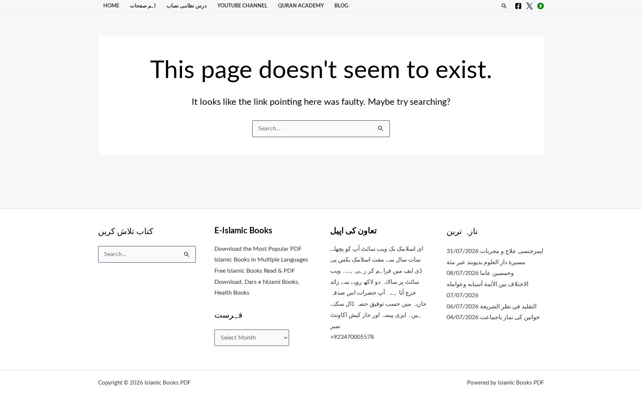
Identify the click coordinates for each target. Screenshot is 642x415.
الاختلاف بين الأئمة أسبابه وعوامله (487, 284)
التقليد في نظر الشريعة (508, 306)
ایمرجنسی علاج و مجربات (511, 251)
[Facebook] (518, 6)
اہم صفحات (143, 6)
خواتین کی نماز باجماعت (510, 317)
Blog (341, 6)
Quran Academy (301, 6)
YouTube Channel (242, 6)
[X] (529, 6)
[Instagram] (540, 6)
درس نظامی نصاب (186, 6)
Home (111, 6)
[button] (504, 6)
